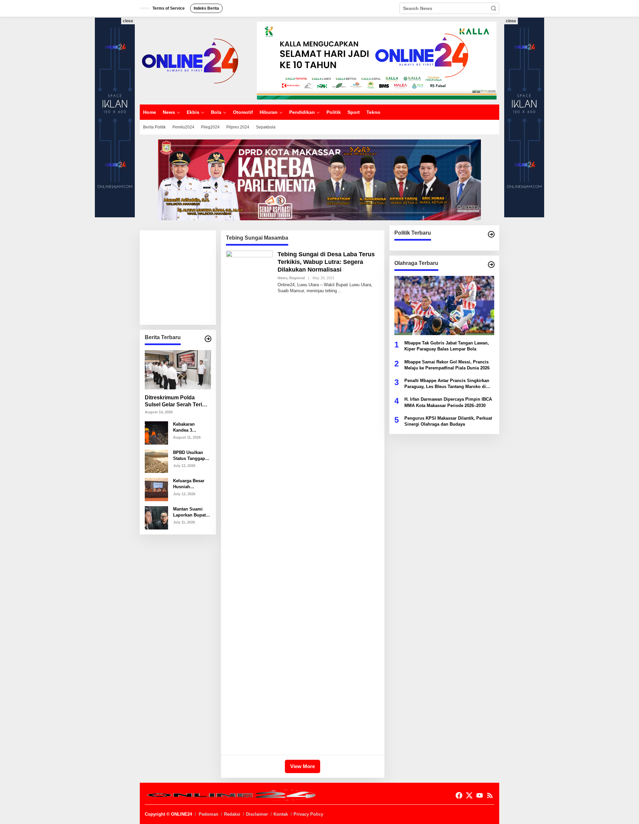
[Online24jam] (190, 60)
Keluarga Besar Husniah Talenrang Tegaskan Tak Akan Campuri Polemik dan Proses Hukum (188, 484)
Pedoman (208, 814)
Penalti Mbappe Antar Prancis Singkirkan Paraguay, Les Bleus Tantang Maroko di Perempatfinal (446, 384)
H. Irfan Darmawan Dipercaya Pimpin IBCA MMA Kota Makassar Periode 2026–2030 (448, 402)
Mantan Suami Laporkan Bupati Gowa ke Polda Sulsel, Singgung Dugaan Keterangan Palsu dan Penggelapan (191, 512)
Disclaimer (257, 814)
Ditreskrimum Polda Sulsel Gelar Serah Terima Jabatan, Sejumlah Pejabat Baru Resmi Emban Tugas (177, 401)
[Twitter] (469, 795)
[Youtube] (479, 795)
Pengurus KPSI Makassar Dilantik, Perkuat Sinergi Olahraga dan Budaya (448, 420)
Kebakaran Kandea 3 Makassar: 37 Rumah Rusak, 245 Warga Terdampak (188, 427)
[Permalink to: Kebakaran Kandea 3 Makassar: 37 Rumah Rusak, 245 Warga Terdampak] (156, 432)
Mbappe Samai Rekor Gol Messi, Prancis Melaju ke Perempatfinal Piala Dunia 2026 (447, 364)
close (128, 21)
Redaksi (232, 814)
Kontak (281, 814)
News (282, 278)
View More (302, 766)
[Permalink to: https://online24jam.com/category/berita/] (208, 339)
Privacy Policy (308, 814)
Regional (297, 278)
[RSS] (490, 795)
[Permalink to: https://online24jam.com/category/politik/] (491, 234)
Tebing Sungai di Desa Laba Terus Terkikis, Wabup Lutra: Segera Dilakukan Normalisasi (326, 262)
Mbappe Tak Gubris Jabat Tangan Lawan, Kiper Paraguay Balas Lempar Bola (446, 345)
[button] (493, 8)
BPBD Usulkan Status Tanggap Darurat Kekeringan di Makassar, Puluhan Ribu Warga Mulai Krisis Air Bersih (190, 455)
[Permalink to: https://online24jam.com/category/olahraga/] (491, 265)
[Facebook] (459, 795)
